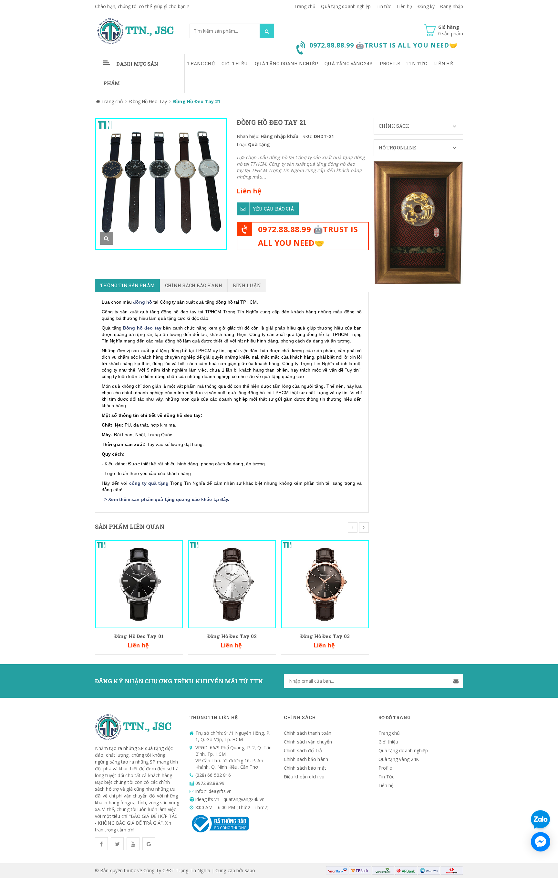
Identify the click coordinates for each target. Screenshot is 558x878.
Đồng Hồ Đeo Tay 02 (232, 636)
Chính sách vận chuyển (308, 742)
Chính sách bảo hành (306, 759)
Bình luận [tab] (247, 285)
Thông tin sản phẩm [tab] (127, 285)
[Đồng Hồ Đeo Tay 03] (325, 583)
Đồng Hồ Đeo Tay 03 (325, 636)
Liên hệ (404, 6)
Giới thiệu (235, 63)
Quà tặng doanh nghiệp (346, 6)
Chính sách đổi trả (303, 750)
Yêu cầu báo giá (273, 209)
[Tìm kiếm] (267, 31)
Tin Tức (417, 63)
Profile (390, 63)
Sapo (249, 870)
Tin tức (384, 6)
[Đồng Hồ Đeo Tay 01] (139, 583)
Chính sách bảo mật (305, 768)
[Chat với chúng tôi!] (540, 841)
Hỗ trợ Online (397, 148)
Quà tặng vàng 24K (349, 63)
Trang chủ (201, 63)
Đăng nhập (451, 6)
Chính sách (394, 126)
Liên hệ (443, 63)
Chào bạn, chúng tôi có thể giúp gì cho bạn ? (142, 6)
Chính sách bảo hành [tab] (193, 285)
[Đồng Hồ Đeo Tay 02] (232, 583)
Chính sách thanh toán (307, 733)
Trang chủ (304, 6)
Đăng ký (426, 6)
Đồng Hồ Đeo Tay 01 (139, 636)
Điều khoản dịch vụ (304, 777)
